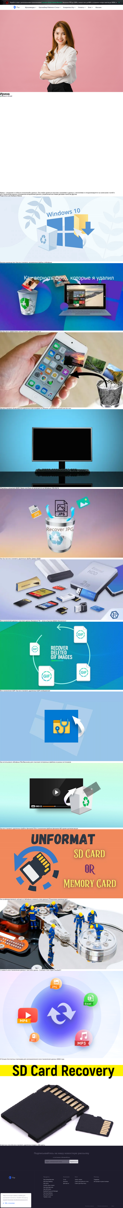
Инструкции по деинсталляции (101, 1181)
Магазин (98, 7)
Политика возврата (89, 1206)
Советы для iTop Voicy (80, 1183)
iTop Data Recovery (48, 1187)
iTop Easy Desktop (48, 1181)
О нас (64, 1179)
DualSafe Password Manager (50, 1191)
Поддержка (96, 1179)
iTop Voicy (46, 1183)
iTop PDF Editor (47, 1189)
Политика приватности (103, 1206)
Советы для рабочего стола (81, 1181)
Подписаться (74, 1161)
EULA (113, 1206)
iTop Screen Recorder (48, 1179)
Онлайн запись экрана (48, 1185)
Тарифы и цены (47, 1197)
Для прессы (66, 1183)
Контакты (65, 1181)
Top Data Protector (48, 1195)
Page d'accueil (5, 196)
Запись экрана (78, 1179)
